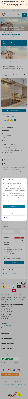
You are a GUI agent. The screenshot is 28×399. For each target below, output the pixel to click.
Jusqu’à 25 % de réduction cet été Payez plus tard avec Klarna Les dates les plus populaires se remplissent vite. (12, 4)
